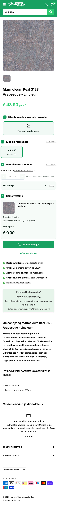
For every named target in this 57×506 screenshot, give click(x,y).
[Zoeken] (50, 12)
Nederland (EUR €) (12, 470)
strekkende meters (23, 170)
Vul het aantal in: (18, 170)
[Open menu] (4, 4)
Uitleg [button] (51, 185)
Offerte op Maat (28, 253)
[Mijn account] (46, 4)
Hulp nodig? (51, 142)
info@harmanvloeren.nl (39, 309)
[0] (52, 4)
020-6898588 (31, 296)
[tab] (28, 128)
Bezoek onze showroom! (18, 282)
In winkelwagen (31, 244)
